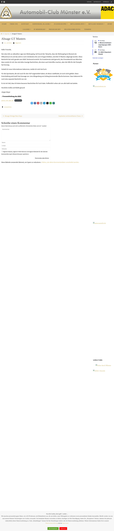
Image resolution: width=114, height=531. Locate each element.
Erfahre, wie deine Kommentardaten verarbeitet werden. (60, 162)
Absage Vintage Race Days (13, 116)
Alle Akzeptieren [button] (53, 528)
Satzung (89, 1)
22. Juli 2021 (8, 43)
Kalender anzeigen (98, 58)
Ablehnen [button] (63, 528)
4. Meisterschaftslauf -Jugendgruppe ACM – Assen (105, 45)
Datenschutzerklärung (52, 523)
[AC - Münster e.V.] (1, 1)
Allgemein (7, 34)
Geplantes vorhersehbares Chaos (70, 116)
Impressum (106, 1)
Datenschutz (97, 1)
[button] (32, 103)
